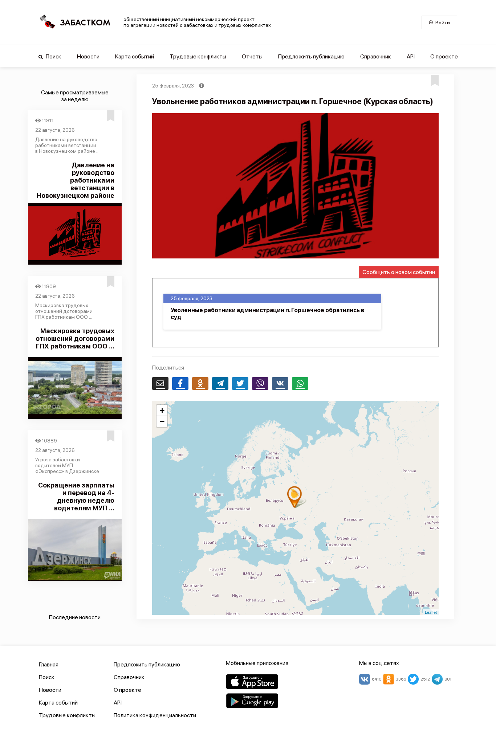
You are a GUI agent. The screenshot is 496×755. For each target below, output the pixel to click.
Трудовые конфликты (198, 56)
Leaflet (431, 612)
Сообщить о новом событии (398, 272)
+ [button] (162, 410)
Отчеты (252, 56)
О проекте (444, 56)
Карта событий (134, 56)
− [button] (162, 421)
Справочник (375, 56)
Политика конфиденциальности (155, 715)
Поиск (53, 56)
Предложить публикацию (311, 56)
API (411, 56)
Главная (48, 664)
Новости (88, 56)
